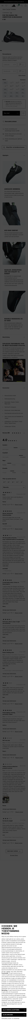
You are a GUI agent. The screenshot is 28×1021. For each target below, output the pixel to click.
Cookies (8, 971)
